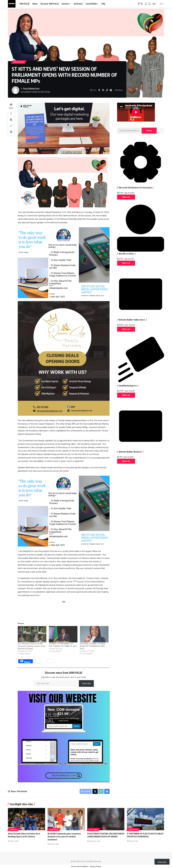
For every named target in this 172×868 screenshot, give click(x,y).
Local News (53, 829)
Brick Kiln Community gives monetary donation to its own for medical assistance (64, 836)
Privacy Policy (95, 866)
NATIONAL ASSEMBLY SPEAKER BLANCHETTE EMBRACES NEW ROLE (93, 646)
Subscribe (86, 683)
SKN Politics (18, 62)
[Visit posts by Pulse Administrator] (15, 90)
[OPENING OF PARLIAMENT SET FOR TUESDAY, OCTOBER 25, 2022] (63, 634)
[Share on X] (103, 90)
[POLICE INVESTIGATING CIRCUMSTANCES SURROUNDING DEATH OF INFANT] (105, 819)
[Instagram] (141, 3)
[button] (149, 4)
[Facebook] (139, 3)
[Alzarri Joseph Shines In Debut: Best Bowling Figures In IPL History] (26, 819)
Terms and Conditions (79, 866)
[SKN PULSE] (11, 4)
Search (149, 130)
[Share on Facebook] (99, 90)
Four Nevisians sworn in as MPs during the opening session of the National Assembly (31, 646)
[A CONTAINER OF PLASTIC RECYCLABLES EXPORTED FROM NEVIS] (145, 819)
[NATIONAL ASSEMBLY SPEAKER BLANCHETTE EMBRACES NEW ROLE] (94, 634)
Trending (13, 829)
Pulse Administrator (31, 88)
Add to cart (126, 197)
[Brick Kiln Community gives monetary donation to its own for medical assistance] (66, 819)
